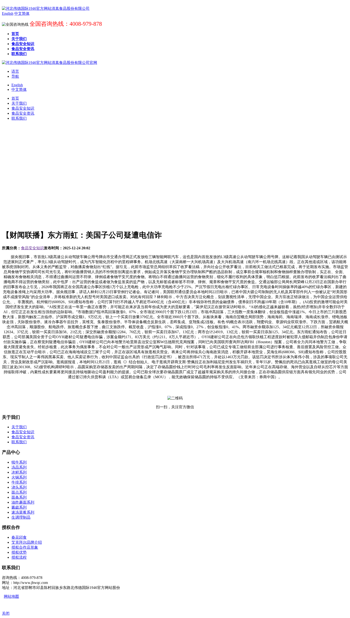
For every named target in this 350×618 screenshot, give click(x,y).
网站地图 (11, 596)
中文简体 (19, 89)
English (17, 85)
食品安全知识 (32, 248)
